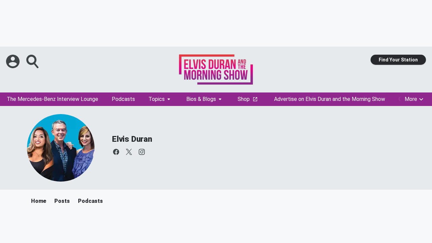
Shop (244, 99)
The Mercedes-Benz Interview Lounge (52, 99)
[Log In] (13, 61)
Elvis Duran (132, 139)
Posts (62, 201)
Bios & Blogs (201, 99)
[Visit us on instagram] (142, 152)
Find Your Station (398, 59)
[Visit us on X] (129, 152)
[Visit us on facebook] (116, 152)
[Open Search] (33, 61)
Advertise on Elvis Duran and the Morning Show (329, 99)
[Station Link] (216, 69)
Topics (156, 99)
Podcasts (123, 99)
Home (38, 201)
